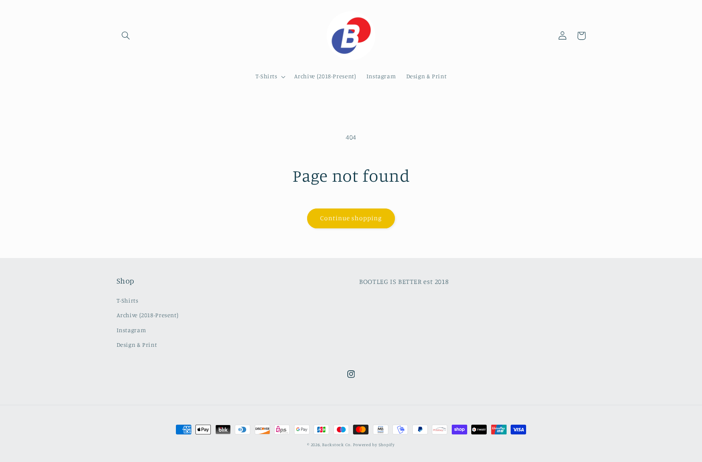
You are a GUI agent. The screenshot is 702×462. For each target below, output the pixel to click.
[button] (126, 35)
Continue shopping (351, 218)
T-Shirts (128, 300)
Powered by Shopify (373, 444)
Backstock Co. (337, 444)
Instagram (131, 330)
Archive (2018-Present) (148, 315)
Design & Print (137, 344)
